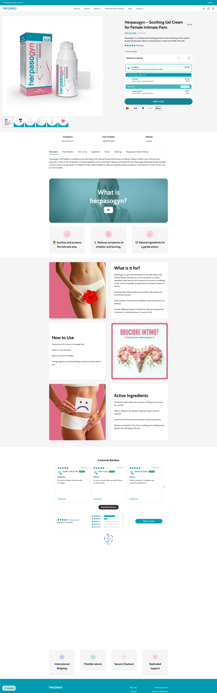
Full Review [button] (62, 499)
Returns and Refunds (160, 691)
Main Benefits (68, 152)
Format (107, 152)
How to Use (82, 152)
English (210, 2)
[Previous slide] (53, 487)
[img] (63, 468)
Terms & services (161, 687)
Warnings (118, 152)
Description (53, 152)
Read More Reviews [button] (108, 507)
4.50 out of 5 (74, 520)
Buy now (133, 687)
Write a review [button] (148, 521)
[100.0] (108, 538)
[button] (130, 45)
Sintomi (134, 691)
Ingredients (95, 152)
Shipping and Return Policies (137, 152)
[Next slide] (164, 487)
